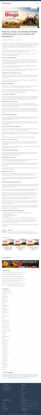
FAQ (22, 396)
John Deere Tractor (5, 320)
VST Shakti (3, 369)
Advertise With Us (24, 388)
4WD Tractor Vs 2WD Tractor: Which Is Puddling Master (33, 248)
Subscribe (24, 409)
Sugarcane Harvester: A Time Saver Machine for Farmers (20, 248)
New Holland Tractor (5, 336)
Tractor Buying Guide (6, 387)
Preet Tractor (4, 341)
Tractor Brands (4, 363)
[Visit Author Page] (4, 231)
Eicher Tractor (33, 374)
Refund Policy (23, 397)
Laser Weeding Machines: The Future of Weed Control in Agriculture (12, 278)
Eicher (3, 303)
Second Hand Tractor (5, 347)
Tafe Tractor (4, 358)
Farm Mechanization (5, 305)
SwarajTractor (29, 376)
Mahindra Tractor (4, 327)
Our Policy (30, 414)
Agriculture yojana (4, 296)
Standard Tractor (4, 354)
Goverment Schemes (5, 312)
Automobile (4, 298)
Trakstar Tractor (21, 377)
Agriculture (20, 39)
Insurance (4, 407)
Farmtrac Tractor (4, 309)
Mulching (3, 334)
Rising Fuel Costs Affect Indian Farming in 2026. (9, 281)
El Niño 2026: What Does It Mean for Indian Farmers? (10, 274)
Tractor (17, 224)
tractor (20, 51)
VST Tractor (33, 376)
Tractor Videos (34, 224)
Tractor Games (4, 225)
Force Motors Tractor (20, 375)
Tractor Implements (5, 365)
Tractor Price (30, 224)
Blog (22, 391)
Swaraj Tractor (4, 356)
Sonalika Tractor (21, 374)
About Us (22, 387)
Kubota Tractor (4, 323)
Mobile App (23, 392)
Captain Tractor (4, 300)
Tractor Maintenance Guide (7, 388)
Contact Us (23, 393)
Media (4, 404)
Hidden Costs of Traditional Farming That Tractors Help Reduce (11, 285)
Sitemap (22, 394)
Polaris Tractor (26, 377)
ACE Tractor (11, 377)
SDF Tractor (4, 345)
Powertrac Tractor (4, 340)
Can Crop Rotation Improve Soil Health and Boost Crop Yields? (11, 272)
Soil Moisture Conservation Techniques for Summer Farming (11, 283)
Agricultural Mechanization (6, 291)
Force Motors (4, 311)
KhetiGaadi (5, 39)
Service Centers (5, 408)
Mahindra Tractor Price (5, 329)
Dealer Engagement (6, 389)
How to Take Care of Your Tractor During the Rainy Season (10, 280)
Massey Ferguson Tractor (12, 375)
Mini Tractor (4, 332)
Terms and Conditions (26, 414)
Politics (3, 338)
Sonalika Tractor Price (5, 352)
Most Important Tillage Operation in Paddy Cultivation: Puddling (8, 248)
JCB (2, 318)
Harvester (3, 314)
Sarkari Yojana (4, 343)
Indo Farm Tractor (4, 316)
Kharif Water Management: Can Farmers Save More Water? (11, 276)
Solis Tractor (4, 349)
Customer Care (5, 409)
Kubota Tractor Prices (5, 325)
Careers (22, 389)
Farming (3, 307)
